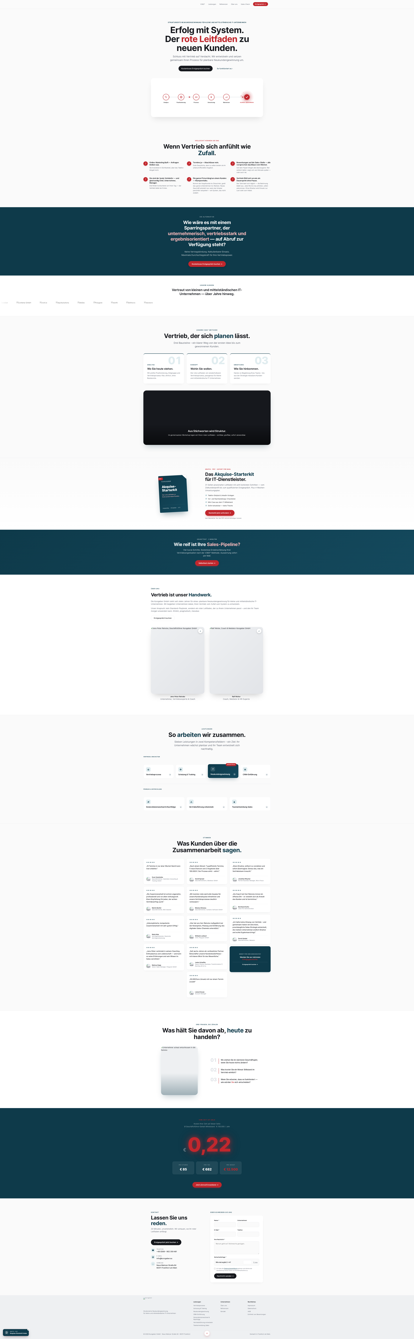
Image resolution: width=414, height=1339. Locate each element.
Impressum (251, 1305)
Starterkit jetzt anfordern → (220, 513)
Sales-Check (245, 4)
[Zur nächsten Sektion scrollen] (207, 1333)
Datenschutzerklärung (231, 1268)
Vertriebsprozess (199, 1305)
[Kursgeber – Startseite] (150, 4)
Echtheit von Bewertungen (257, 1314)
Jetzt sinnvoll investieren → (207, 1185)
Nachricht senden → (225, 1276)
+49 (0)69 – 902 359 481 (167, 1251)
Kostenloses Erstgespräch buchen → (207, 264)
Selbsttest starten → (207, 563)
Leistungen (212, 4)
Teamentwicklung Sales (201, 1325)
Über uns (234, 4)
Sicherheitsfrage (220, 1257)
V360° (202, 4)
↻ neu (255, 1262)
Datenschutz (252, 1308)
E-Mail (216, 1230)
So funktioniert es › (225, 68)
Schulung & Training (200, 1308)
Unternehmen (242, 1220)
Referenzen (224, 4)
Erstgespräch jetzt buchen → (166, 1242)
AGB (249, 1311)
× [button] (28, 1329)
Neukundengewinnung (201, 1311)
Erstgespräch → (260, 4)
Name (216, 1220)
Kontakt (223, 1311)
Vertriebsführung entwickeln (203, 1322)
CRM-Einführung (199, 1314)
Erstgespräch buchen (163, 618)
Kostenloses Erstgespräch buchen (195, 68)
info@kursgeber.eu (164, 1258)
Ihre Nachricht (219, 1239)
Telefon (240, 1230)
